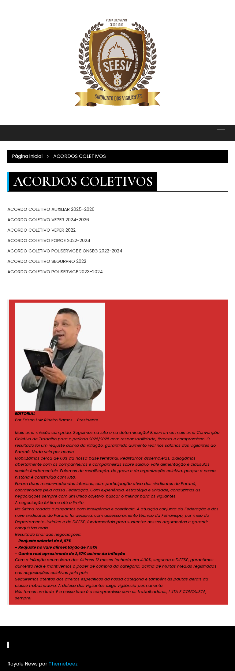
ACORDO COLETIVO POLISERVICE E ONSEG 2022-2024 (64, 251)
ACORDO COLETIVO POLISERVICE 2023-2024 (55, 271)
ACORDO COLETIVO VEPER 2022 (41, 230)
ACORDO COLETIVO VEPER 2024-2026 (48, 219)
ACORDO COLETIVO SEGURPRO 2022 (46, 261)
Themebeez (63, 663)
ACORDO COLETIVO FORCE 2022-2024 (48, 240)
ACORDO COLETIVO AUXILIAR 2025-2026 (51, 209)
